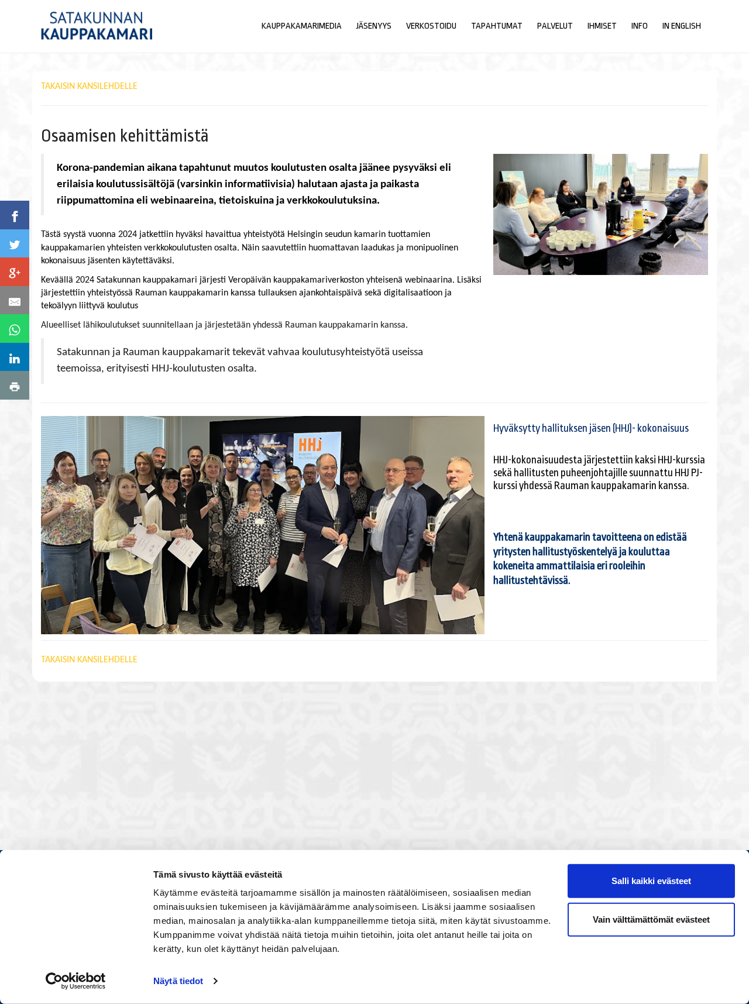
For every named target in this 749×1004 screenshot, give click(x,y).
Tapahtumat (497, 26)
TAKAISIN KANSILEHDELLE (89, 86)
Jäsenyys (373, 26)
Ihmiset (602, 26)
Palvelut (555, 26)
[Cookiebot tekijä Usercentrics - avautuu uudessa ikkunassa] (76, 981)
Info (639, 26)
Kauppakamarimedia (302, 26)
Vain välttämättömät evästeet (651, 919)
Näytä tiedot (178, 981)
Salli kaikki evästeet (651, 881)
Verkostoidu (431, 26)
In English (681, 26)
